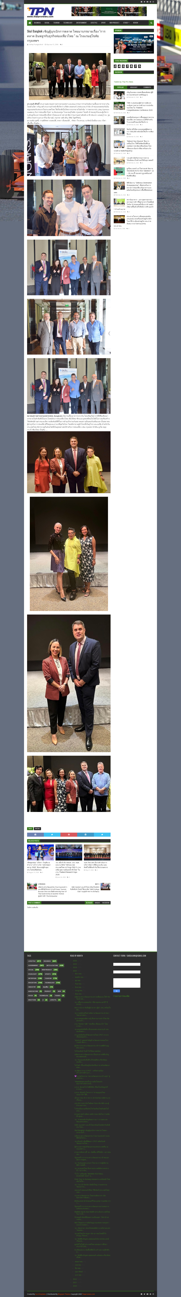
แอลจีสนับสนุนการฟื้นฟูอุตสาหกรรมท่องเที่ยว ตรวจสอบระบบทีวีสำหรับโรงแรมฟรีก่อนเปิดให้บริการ (140, 119)
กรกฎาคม (79, 991)
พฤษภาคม (79, 1262)
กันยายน (78, 984)
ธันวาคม (78, 974)
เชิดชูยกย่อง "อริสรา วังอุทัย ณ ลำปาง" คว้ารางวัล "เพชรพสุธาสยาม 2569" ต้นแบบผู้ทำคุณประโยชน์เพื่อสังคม (39, 866)
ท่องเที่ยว (45, 987)
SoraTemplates (40, 1294)
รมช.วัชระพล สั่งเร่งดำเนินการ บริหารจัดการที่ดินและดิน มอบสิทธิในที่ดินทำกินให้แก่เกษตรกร (96, 865)
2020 (75, 1286)
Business (37, 22)
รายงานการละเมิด (121, 996)
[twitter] (144, 2)
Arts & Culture (52, 965)
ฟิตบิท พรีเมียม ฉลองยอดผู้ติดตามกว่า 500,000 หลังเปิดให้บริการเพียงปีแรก (140, 131)
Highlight (32, 974)
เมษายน (78, 1265)
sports (48, 974)
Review (135, 22)
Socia (30, 995)
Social (47, 22)
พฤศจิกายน (79, 977)
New (59, 991)
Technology (67, 22)
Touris (57, 995)
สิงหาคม (78, 987)
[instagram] (153, 2)
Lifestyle (94, 22)
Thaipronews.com (88, 1294)
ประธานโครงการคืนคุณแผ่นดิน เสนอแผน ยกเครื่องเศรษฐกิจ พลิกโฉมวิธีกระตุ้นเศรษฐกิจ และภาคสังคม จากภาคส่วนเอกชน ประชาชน (132, 221)
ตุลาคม (78, 980)
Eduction (32, 1000)
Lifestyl (53, 1000)
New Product (114, 22)
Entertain (32, 978)
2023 (75, 971)
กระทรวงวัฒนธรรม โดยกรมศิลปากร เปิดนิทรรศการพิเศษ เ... (90, 1197)
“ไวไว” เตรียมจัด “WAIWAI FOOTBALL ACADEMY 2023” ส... (88, 1175)
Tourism (56, 22)
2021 (75, 1282)
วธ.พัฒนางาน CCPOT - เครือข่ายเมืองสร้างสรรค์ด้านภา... (88, 1072)
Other (125, 22)
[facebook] (141, 2)
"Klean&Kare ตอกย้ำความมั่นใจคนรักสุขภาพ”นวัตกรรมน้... (88, 1083)
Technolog (43, 995)
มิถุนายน (78, 994)
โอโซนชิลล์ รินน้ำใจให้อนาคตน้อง (87, 1051)
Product (48, 991)
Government (33, 965)
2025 (75, 964)
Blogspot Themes (64, 1294)
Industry (32, 987)
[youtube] (147, 2)
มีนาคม (78, 1268)
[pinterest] (150, 2)
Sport (103, 22)
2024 (75, 967)
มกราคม (78, 1275)
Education (32, 983)
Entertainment (81, 22)
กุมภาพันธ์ (79, 1272)
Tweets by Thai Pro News (123, 82)
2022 (75, 1279)
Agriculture (33, 991)
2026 (75, 961)
